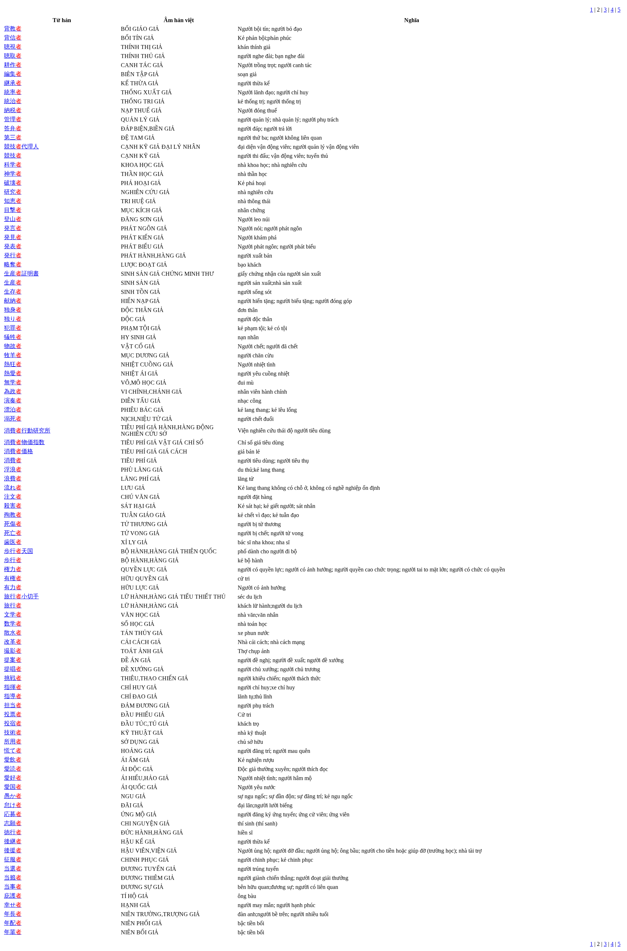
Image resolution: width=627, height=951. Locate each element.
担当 (12, 705)
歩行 (12, 560)
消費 (12, 460)
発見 (12, 237)
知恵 (12, 201)
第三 (12, 137)
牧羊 (12, 355)
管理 (12, 119)
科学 (12, 164)
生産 (12, 282)
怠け (12, 805)
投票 (12, 714)
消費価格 (18, 451)
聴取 (12, 56)
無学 (12, 382)
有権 (12, 578)
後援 (12, 850)
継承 (12, 83)
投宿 (12, 723)
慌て (12, 750)
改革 (12, 642)
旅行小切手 (21, 596)
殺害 (12, 506)
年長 (12, 914)
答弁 (12, 128)
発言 (12, 228)
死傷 (12, 524)
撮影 (12, 651)
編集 (12, 74)
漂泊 (12, 409)
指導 (12, 696)
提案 (12, 660)
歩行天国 (18, 551)
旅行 (12, 605)
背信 (12, 37)
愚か (12, 796)
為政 (12, 391)
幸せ (12, 905)
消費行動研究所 (27, 430)
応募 (12, 814)
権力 (12, 569)
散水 (12, 633)
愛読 (12, 769)
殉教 (12, 515)
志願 (12, 823)
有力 (12, 587)
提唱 (12, 669)
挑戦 (12, 678)
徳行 (12, 832)
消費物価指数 (24, 442)
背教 (12, 28)
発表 (12, 246)
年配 (12, 923)
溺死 (12, 418)
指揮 (12, 687)
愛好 (12, 778)
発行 (12, 255)
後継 (12, 841)
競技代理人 (21, 146)
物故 (12, 346)
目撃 (12, 210)
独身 (12, 310)
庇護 (12, 896)
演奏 (12, 400)
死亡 (12, 533)
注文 (12, 496)
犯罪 (12, 328)
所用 (12, 741)
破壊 (12, 183)
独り (12, 319)
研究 (12, 192)
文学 (12, 614)
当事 (12, 887)
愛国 (12, 787)
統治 (12, 101)
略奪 (12, 264)
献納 (12, 301)
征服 (12, 859)
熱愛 (12, 373)
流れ (12, 487)
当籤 (12, 877)
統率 (12, 92)
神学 (12, 174)
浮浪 (12, 469)
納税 (12, 110)
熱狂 (12, 364)
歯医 (12, 542)
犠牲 (12, 337)
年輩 (12, 932)
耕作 (12, 65)
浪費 (12, 478)
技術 (12, 732)
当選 (12, 868)
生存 (12, 291)
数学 (12, 623)
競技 (12, 155)
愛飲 (12, 760)
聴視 (12, 47)
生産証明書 (21, 273)
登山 (12, 219)
